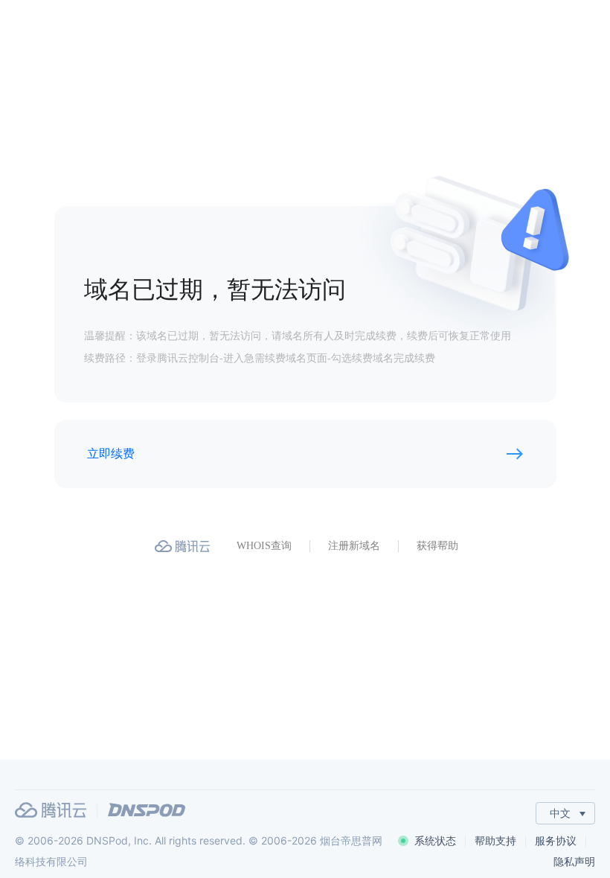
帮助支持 (495, 840)
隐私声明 (574, 861)
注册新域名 (354, 545)
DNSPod (146, 810)
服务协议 (556, 840)
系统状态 (435, 840)
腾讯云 (50, 810)
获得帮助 (437, 545)
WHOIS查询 (264, 545)
